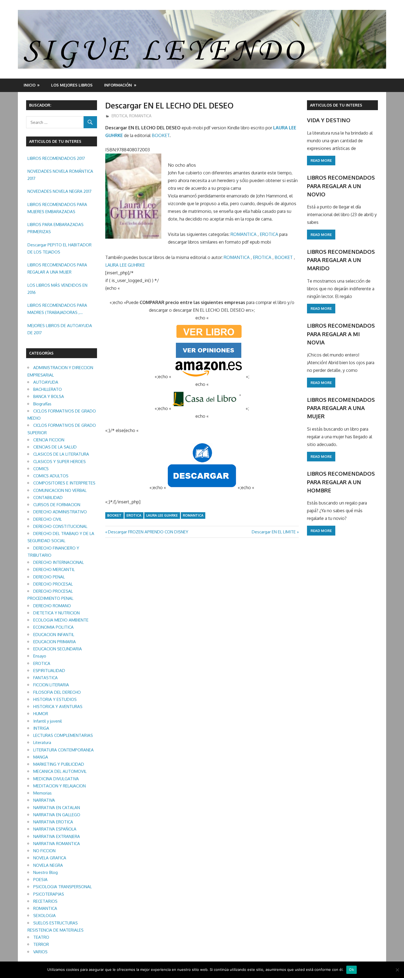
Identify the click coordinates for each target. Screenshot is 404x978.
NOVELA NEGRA (48, 865)
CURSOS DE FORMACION (56, 504)
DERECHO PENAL (49, 576)
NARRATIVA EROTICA (53, 821)
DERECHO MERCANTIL (54, 569)
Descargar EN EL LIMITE (274, 531)
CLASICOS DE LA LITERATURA (61, 454)
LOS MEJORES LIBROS (72, 85)
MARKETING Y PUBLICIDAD (58, 764)
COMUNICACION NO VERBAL (60, 490)
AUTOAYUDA (45, 382)
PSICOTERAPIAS (48, 894)
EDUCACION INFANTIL (53, 634)
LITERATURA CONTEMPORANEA (63, 750)
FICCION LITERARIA (51, 684)
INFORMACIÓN (118, 85)
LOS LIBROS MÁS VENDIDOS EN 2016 (57, 289)
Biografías (42, 403)
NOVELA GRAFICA (49, 857)
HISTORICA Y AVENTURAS (57, 706)
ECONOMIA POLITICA (53, 627)
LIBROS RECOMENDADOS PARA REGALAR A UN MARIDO (341, 260)
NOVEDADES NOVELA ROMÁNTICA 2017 (60, 175)
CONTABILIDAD (48, 497)
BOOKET (161, 135)
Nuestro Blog (45, 872)
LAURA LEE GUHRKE (125, 265)
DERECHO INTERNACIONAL (58, 562)
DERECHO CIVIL (47, 519)
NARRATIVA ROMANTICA (56, 843)
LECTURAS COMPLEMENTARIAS (63, 735)
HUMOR (40, 713)
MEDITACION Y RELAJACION (59, 785)
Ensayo (39, 656)
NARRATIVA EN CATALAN (56, 807)
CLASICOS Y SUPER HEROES (59, 461)
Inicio (29, 85)
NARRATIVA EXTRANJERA (56, 836)
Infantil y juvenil (47, 721)
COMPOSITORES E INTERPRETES (64, 483)
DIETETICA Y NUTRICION (56, 612)
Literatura (42, 742)
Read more (321, 160)
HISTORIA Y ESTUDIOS (55, 699)
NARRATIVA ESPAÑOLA (54, 829)
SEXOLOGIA (44, 915)
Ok (351, 969)
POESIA (40, 879)
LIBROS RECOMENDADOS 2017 (56, 158)
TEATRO (41, 937)
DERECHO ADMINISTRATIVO (60, 511)
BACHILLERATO (47, 389)
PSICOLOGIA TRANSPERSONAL (62, 886)
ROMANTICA (140, 115)
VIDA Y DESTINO (328, 120)
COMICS (41, 468)
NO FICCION (44, 850)
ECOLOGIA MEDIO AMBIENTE (60, 620)
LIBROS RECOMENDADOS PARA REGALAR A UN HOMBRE (341, 482)
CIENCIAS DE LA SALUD (55, 447)
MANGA (40, 757)
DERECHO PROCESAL (53, 584)
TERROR (41, 944)
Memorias (42, 793)
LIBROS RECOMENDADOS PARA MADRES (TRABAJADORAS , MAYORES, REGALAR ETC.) (57, 309)
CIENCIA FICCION (48, 439)
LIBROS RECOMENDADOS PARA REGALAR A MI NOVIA (341, 334)
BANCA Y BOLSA (48, 396)
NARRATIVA (44, 800)
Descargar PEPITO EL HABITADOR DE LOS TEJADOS (59, 248)
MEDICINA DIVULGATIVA (56, 778)
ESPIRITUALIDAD (49, 670)
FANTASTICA (45, 677)
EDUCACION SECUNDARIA (57, 648)
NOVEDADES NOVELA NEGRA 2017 (59, 191)
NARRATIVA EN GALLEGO (56, 814)
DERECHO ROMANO (52, 605)
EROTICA (119, 115)
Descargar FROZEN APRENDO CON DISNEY (148, 531)
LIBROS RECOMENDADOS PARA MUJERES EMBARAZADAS (57, 208)
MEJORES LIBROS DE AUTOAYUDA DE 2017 (59, 329)
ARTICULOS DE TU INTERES (336, 105)
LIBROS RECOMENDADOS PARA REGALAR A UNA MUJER (57, 268)
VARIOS (40, 951)
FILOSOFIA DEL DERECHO (57, 692)
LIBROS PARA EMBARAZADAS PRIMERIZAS (55, 228)
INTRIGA (41, 728)
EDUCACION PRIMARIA (54, 641)
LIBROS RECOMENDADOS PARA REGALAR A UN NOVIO (341, 186)
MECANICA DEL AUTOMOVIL (60, 771)
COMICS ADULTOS (50, 475)
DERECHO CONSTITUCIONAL (60, 526)
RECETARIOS (45, 901)
